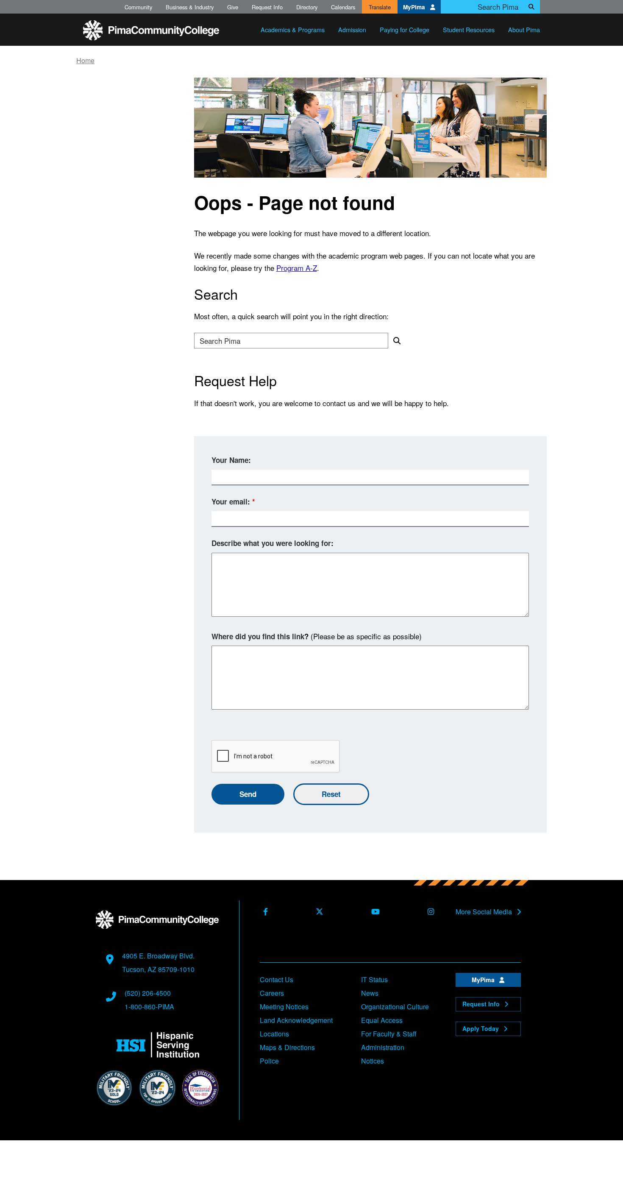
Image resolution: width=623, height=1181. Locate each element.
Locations (274, 1034)
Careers (272, 993)
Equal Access (382, 1020)
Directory (306, 7)
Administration (382, 1047)
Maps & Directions (287, 1047)
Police (269, 1061)
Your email (229, 501)
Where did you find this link (257, 636)
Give (232, 7)
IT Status (374, 979)
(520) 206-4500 (148, 993)
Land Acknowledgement (296, 1020)
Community (138, 7)
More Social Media (485, 911)
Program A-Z (296, 267)
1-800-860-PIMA (149, 1006)
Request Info (267, 7)
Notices (372, 1061)
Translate (380, 7)
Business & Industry (190, 7)
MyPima (415, 7)
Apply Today (481, 1028)
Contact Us (276, 979)
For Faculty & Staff (389, 1034)
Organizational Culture (395, 1006)
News (369, 993)
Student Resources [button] (469, 29)
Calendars (343, 7)
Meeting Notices (284, 1006)
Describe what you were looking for (271, 543)
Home (85, 60)
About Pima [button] (524, 29)
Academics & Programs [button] (293, 29)
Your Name (229, 460)
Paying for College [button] (404, 29)
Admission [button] (352, 29)
